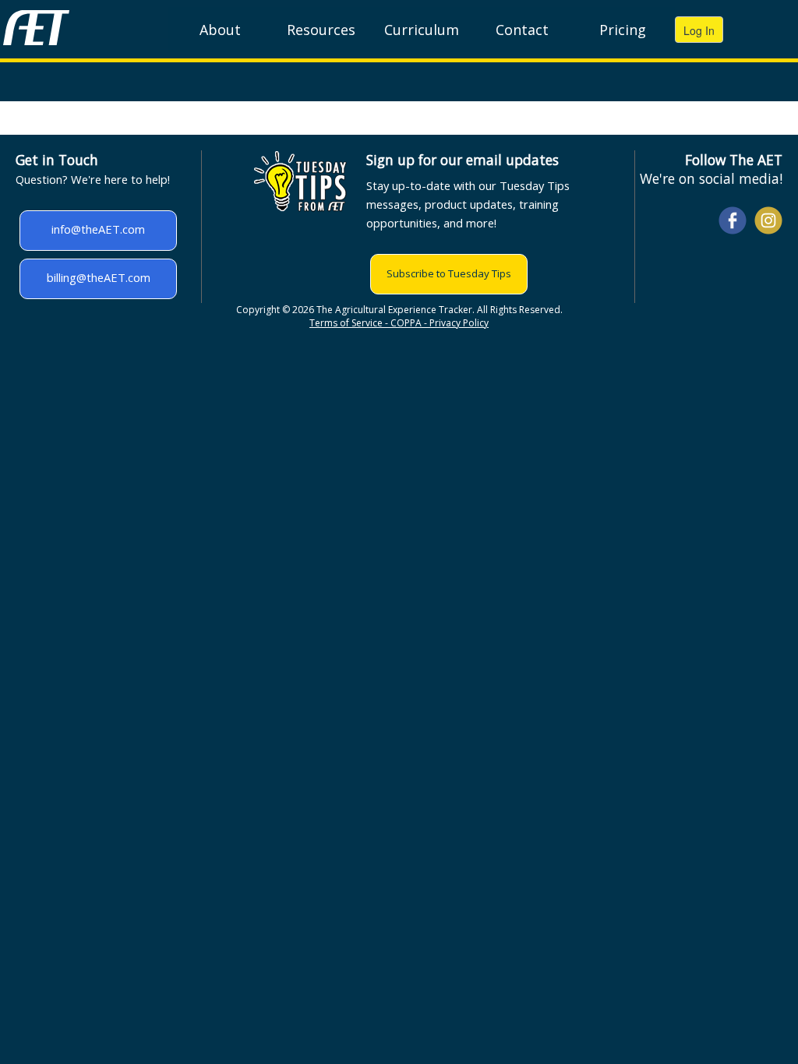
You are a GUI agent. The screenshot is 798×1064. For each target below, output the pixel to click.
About (220, 29)
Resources (321, 29)
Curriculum (421, 29)
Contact (522, 29)
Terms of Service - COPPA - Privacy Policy (399, 322)
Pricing (622, 29)
